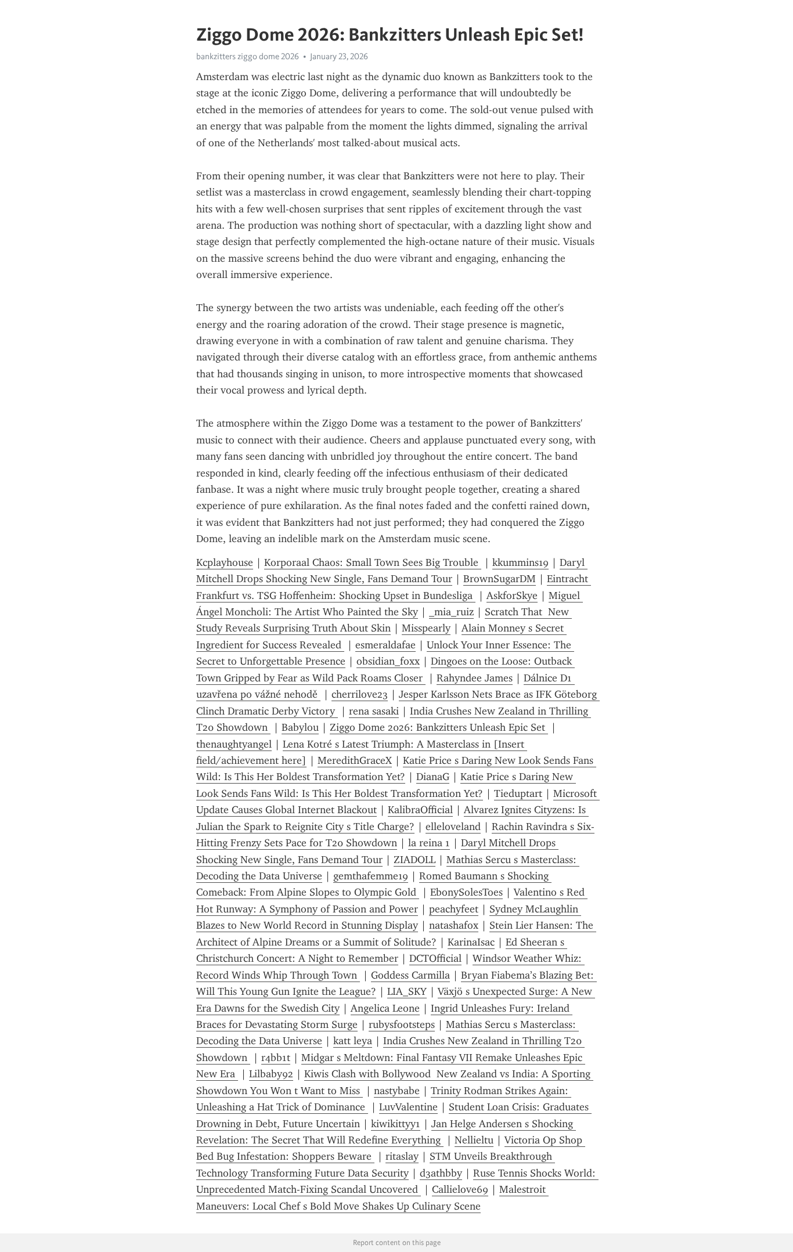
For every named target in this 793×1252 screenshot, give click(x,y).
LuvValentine (408, 1107)
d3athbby (441, 1173)
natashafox (453, 925)
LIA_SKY (407, 991)
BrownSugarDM (499, 578)
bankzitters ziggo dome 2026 (247, 56)
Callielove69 (460, 1189)
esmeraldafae (385, 644)
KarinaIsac (471, 942)
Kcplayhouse (224, 562)
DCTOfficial (435, 958)
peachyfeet (453, 909)
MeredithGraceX (355, 760)
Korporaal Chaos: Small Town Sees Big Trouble (372, 562)
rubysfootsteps (402, 1024)
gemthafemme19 (370, 875)
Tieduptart (518, 793)
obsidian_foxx (388, 661)
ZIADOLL (414, 859)
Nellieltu (474, 1140)
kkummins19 (520, 562)
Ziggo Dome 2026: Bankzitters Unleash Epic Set (439, 727)
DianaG (432, 776)
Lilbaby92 (271, 1073)
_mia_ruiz (451, 611)
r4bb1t (275, 1057)
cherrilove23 (359, 694)
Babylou (300, 727)
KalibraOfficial (420, 809)
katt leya (352, 1040)
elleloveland (453, 826)
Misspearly (426, 628)
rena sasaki (374, 711)
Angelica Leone (385, 1008)
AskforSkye (512, 595)
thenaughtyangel (234, 744)
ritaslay (402, 1156)
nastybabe (397, 1090)
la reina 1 (429, 842)
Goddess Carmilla (410, 975)
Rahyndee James (475, 678)
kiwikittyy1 (395, 1123)
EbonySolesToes (466, 892)
